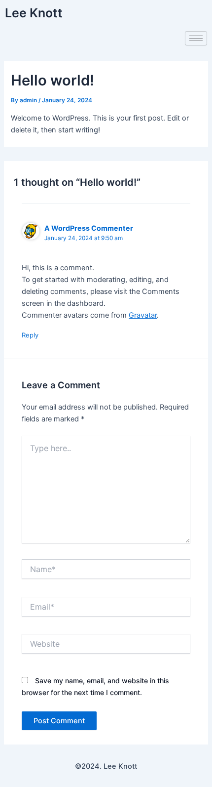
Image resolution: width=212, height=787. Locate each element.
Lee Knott (34, 12)
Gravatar (143, 315)
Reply (30, 335)
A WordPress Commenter (88, 228)
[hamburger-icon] (196, 38)
